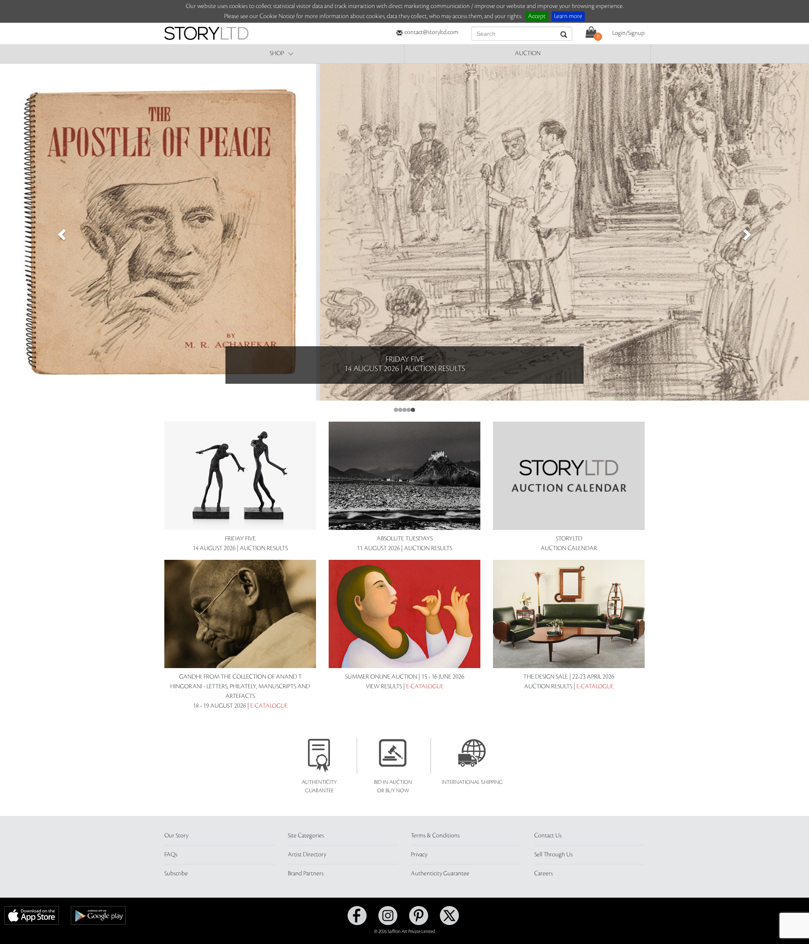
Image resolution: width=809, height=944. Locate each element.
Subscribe (176, 873)
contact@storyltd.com (431, 32)
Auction (528, 53)
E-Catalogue (269, 706)
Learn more (568, 16)
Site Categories (306, 835)
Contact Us (548, 835)
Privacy (419, 854)
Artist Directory (307, 854)
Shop (277, 53)
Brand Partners (306, 873)
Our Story (176, 835)
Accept (537, 16)
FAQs (170, 854)
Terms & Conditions (435, 835)
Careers (543, 873)
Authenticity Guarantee (440, 873)
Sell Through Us (553, 854)
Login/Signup (628, 33)
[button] (60, 232)
